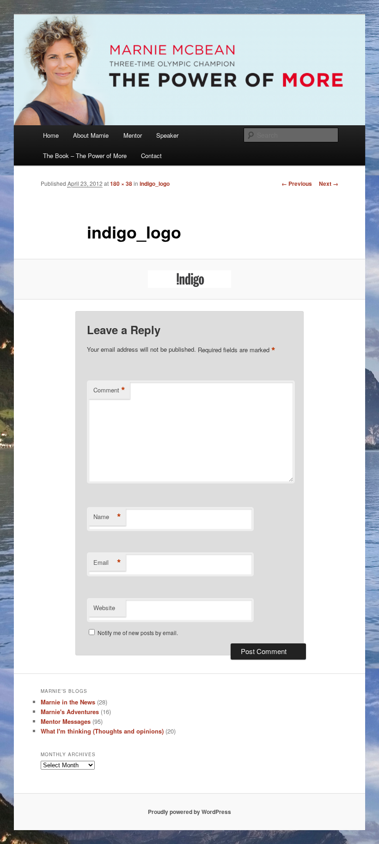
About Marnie (91, 135)
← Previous (296, 183)
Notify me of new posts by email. (138, 632)
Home (51, 135)
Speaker (167, 135)
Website (104, 607)
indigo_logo (155, 183)
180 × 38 (121, 183)
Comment (109, 390)
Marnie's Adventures (70, 711)
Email (107, 562)
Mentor (132, 135)
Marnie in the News (68, 701)
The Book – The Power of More (85, 155)
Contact (151, 155)
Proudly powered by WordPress (189, 811)
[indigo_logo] (189, 279)
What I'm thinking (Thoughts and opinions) (102, 731)
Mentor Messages (66, 721)
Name (107, 516)
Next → (328, 183)
